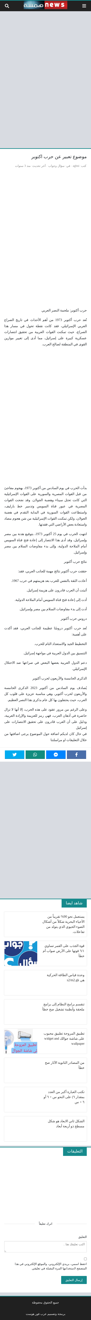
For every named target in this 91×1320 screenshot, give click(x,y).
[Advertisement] (45, 79)
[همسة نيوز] (45, 5)
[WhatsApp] (35, 754)
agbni (76, 165)
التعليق (82, 1236)
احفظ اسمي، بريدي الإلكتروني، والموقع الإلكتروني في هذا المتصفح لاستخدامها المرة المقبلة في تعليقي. (51, 1266)
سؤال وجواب (56, 165)
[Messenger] (56, 754)
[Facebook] (76, 754)
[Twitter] (14, 754)
